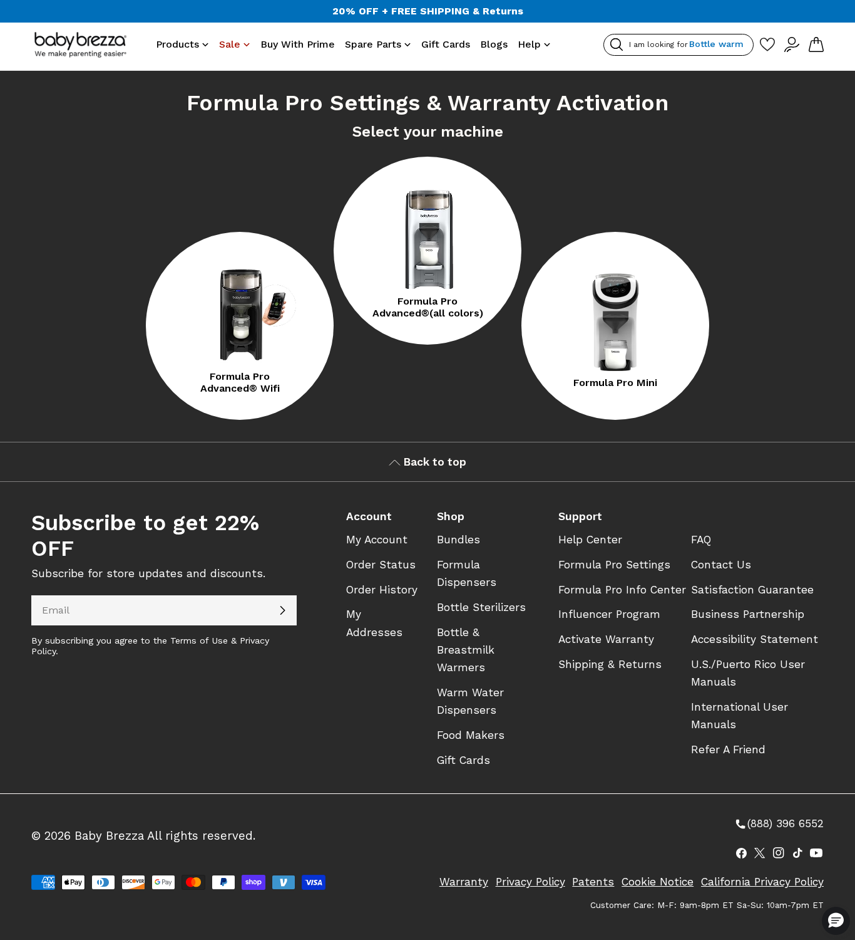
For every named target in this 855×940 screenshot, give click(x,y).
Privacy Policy (530, 881)
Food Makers (470, 735)
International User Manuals (739, 716)
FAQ (701, 539)
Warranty (463, 881)
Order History (381, 589)
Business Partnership (747, 614)
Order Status (381, 564)
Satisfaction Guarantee (752, 589)
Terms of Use (199, 640)
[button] (836, 921)
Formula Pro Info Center (622, 589)
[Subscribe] (282, 610)
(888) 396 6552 (779, 824)
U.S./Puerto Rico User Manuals (748, 673)
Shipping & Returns (610, 664)
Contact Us (721, 564)
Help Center (590, 539)
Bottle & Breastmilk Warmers (465, 650)
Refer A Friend (728, 749)
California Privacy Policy (762, 881)
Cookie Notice (658, 881)
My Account (376, 539)
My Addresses (374, 623)
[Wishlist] (767, 45)
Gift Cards (463, 760)
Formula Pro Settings (614, 564)
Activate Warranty (606, 639)
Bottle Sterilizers (481, 607)
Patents (593, 881)
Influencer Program (609, 614)
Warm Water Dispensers (470, 701)
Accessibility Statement (754, 639)
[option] (240, 326)
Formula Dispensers (466, 573)
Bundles (458, 539)
